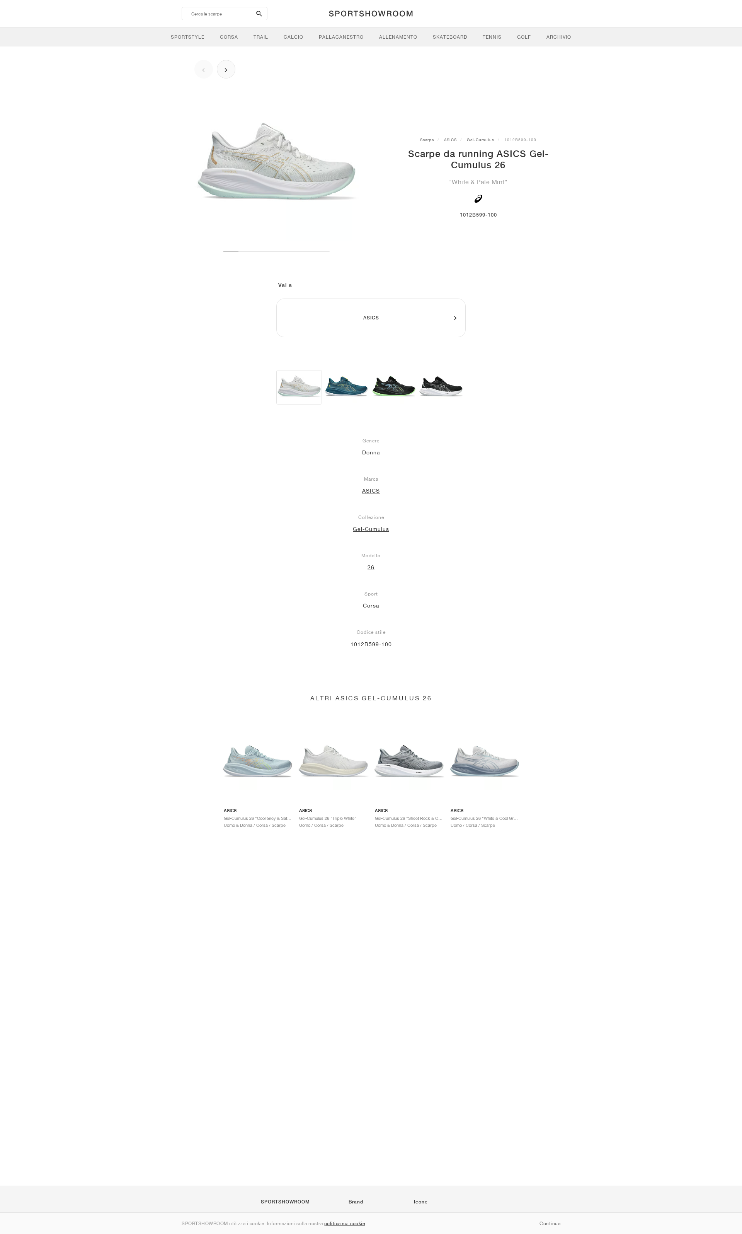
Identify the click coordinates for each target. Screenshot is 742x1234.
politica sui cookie (344, 1223)
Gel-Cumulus (480, 139)
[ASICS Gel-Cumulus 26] (299, 387)
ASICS (450, 139)
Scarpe (427, 139)
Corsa (371, 605)
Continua (549, 1223)
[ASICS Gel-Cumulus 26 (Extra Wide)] (346, 387)
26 (371, 567)
